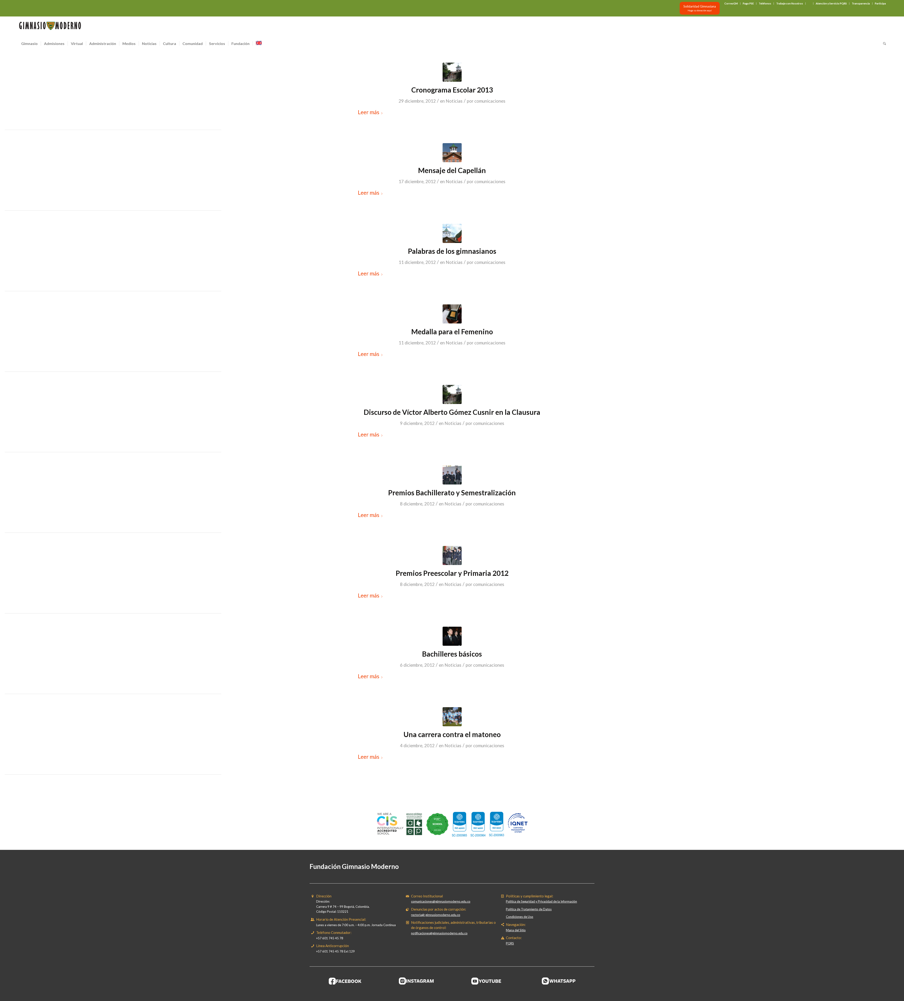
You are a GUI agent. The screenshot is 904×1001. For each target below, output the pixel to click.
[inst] (452, 233)
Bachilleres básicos (452, 654)
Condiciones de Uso (519, 917)
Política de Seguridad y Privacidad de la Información (541, 901)
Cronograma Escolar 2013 (452, 89)
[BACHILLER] (452, 636)
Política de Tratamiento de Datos (529, 909)
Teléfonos (765, 3)
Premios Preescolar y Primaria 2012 (452, 573)
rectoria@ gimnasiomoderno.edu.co (435, 915)
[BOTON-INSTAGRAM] (416, 981)
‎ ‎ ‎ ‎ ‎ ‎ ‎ (809, 3)
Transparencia (861, 3)
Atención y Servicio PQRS (831, 3)
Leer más (368, 112)
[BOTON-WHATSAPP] (559, 981)
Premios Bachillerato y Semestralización (452, 492)
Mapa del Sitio (516, 930)
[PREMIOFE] (452, 313)
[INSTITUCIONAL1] (452, 152)
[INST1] (452, 72)
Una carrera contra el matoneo (452, 734)
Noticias (454, 101)
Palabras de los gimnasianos (452, 251)
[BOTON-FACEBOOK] (345, 981)
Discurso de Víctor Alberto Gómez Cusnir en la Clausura (452, 412)
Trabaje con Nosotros (789, 3)
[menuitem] (731, 3)
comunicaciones (489, 101)
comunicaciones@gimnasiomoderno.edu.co (440, 901)
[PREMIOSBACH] (452, 474)
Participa (880, 3)
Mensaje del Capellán (452, 170)
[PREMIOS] (452, 555)
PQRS (510, 943)
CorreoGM (731, 3)
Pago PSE (748, 3)
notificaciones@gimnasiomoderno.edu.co (439, 933)
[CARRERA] (452, 716)
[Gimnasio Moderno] (50, 27)
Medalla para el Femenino (452, 331)
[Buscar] (883, 43)
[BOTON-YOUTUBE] (487, 981)
